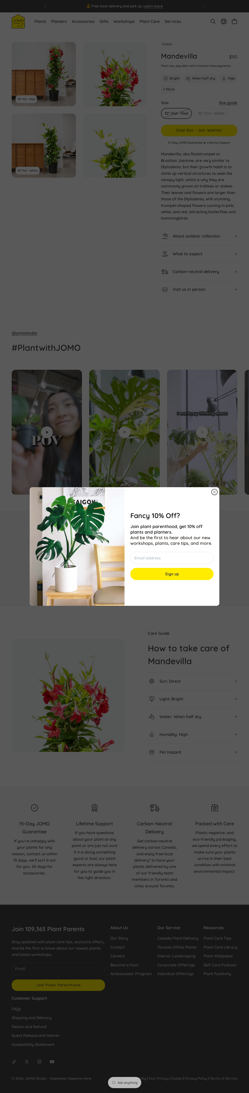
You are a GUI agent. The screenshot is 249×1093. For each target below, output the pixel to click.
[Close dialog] (214, 492)
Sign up (172, 574)
